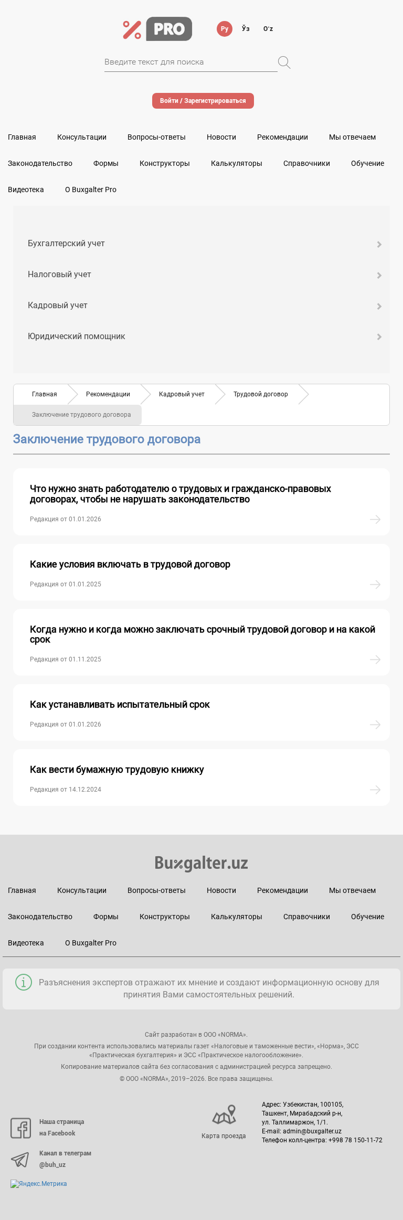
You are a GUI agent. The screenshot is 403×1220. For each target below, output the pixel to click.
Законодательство (40, 163)
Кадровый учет (58, 305)
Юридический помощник (76, 336)
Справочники (306, 163)
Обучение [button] (367, 163)
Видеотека (26, 189)
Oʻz (268, 29)
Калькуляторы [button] (236, 163)
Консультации (82, 137)
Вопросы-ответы (157, 137)
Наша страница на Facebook (61, 1127)
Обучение (367, 916)
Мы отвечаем (352, 137)
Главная (22, 137)
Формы (106, 163)
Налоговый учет (59, 274)
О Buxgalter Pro (90, 189)
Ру (224, 29)
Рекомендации (282, 137)
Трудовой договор (261, 394)
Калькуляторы (236, 916)
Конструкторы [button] (165, 163)
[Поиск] (284, 62)
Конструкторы (165, 916)
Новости (221, 137)
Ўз (246, 29)
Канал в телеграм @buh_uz (65, 1159)
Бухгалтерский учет (66, 243)
